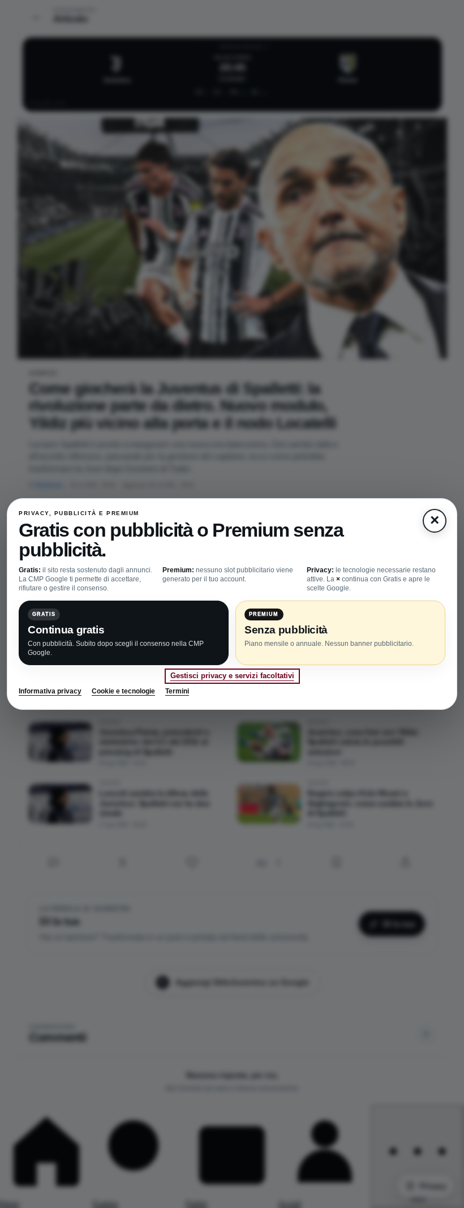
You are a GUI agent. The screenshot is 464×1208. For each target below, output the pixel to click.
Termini (177, 691)
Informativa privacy (50, 691)
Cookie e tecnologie (123, 691)
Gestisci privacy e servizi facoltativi (232, 675)
